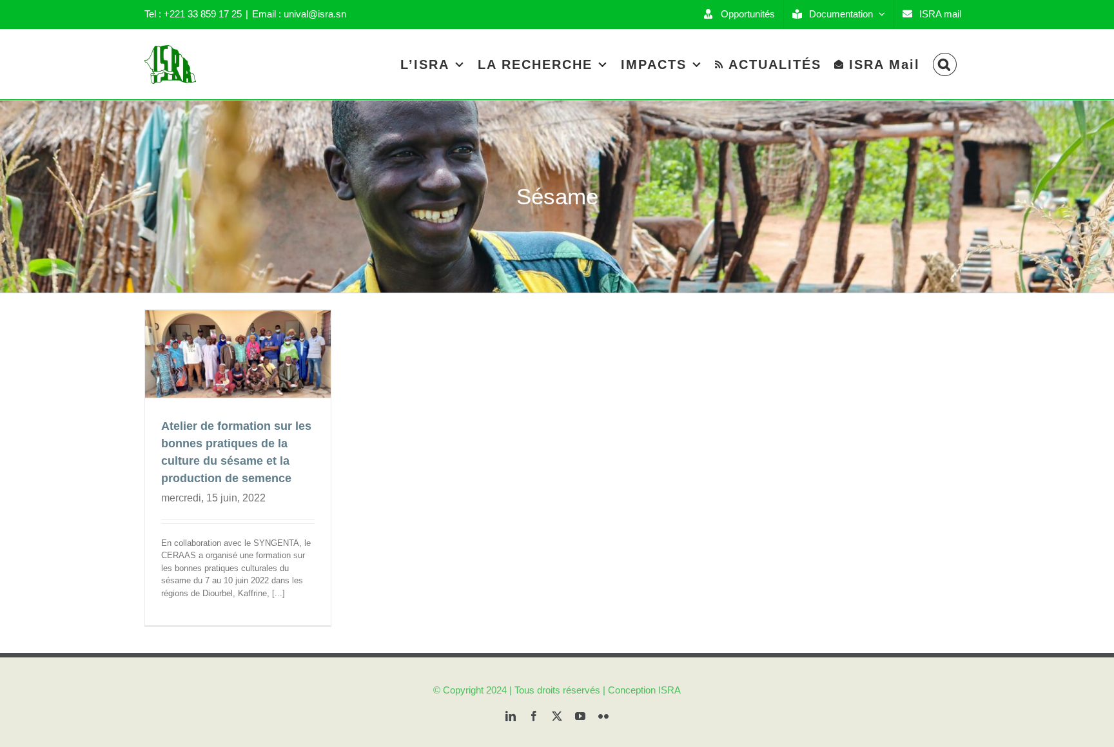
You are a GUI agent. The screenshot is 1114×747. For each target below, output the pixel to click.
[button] (945, 64)
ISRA (669, 689)
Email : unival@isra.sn (299, 13)
